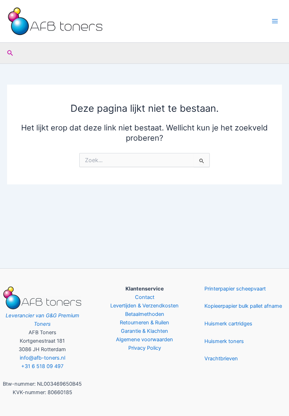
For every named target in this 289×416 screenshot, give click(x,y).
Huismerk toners (224, 341)
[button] (10, 53)
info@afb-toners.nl (42, 358)
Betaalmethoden (144, 314)
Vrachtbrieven (221, 358)
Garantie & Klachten (144, 331)
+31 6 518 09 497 (42, 366)
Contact (144, 297)
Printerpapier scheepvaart (235, 289)
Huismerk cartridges (228, 323)
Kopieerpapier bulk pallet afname (243, 306)
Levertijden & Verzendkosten (144, 305)
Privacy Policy (144, 348)
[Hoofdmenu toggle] (275, 21)
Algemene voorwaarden (144, 339)
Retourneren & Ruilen (144, 322)
